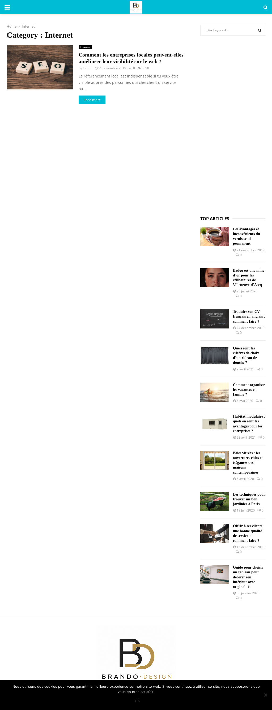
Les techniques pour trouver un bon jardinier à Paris (249, 499)
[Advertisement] (232, 125)
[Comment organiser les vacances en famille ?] (214, 392)
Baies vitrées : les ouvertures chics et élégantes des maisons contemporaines (248, 462)
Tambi (87, 68)
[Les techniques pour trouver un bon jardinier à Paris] (214, 501)
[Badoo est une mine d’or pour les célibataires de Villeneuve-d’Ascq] (214, 277)
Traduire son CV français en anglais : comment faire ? (249, 316)
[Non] (265, 695)
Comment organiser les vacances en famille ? (249, 389)
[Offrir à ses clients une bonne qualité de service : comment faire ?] (214, 533)
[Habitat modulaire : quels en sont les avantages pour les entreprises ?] (214, 423)
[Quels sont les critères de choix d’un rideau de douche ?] (214, 355)
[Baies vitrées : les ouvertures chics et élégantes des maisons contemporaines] (214, 460)
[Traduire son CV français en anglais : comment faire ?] (214, 318)
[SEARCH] (259, 30)
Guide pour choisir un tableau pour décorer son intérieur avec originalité (248, 577)
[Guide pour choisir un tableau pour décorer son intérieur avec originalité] (214, 574)
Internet (85, 47)
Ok (137, 700)
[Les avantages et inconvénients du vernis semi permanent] (214, 236)
